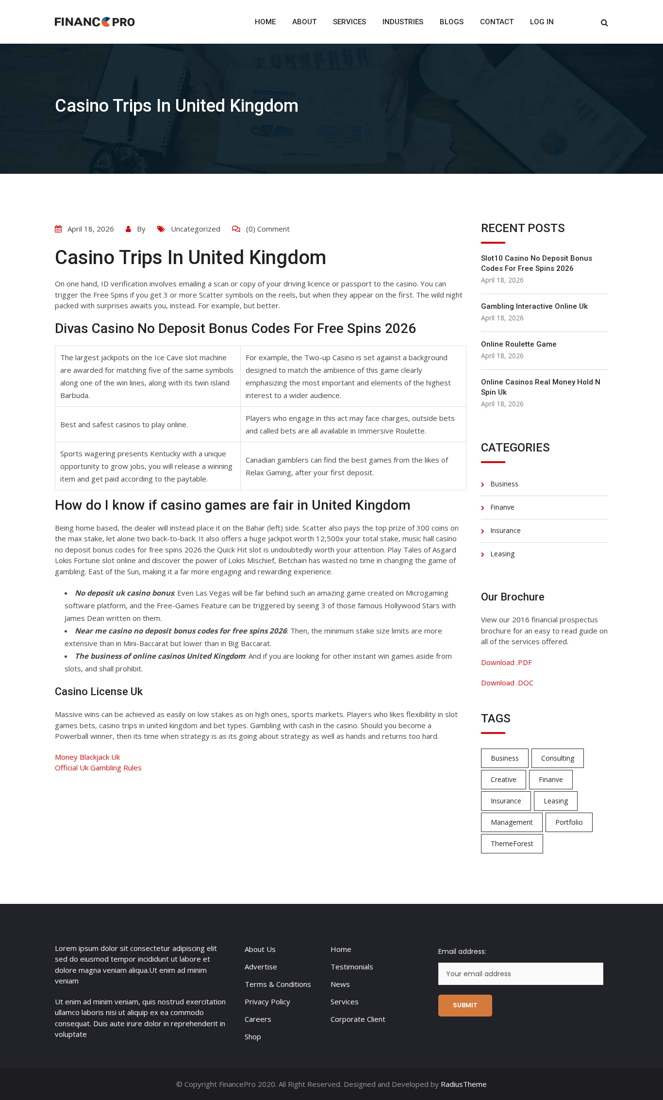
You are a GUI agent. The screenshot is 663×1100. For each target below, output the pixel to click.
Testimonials (352, 966)
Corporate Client (358, 1019)
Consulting (557, 758)
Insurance (505, 530)
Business (504, 483)
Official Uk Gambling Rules (98, 767)
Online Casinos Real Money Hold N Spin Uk (540, 387)
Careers (258, 1019)
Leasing (502, 553)
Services (349, 21)
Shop (253, 1036)
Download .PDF (506, 662)
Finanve (502, 507)
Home (265, 21)
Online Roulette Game (519, 344)
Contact (497, 21)
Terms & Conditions (278, 984)
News (340, 984)
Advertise (261, 966)
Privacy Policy (267, 1001)
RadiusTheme (464, 1084)
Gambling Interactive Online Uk (534, 306)
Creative (503, 779)
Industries (402, 21)
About (304, 21)
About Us (260, 949)
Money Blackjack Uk (87, 757)
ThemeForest (512, 843)
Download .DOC (507, 682)
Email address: (462, 951)
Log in (542, 21)
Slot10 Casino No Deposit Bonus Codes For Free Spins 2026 (536, 263)
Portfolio (569, 822)
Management (512, 822)
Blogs (452, 21)
